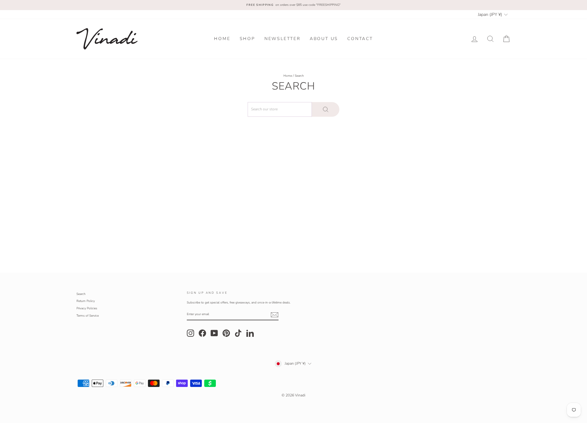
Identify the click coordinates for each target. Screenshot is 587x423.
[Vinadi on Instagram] (190, 333)
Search (81, 294)
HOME (222, 39)
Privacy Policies (86, 308)
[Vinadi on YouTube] (214, 333)
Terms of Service (87, 316)
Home (287, 76)
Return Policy (85, 301)
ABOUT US (324, 39)
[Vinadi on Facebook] (202, 333)
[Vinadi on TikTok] (238, 333)
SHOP (247, 39)
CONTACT (360, 39)
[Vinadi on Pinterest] (226, 333)
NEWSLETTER (282, 39)
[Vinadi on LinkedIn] (250, 333)
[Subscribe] (275, 314)
